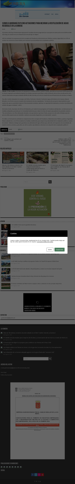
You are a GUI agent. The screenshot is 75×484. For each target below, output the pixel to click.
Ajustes (50, 249)
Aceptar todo (59, 249)
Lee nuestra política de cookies (45, 242)
